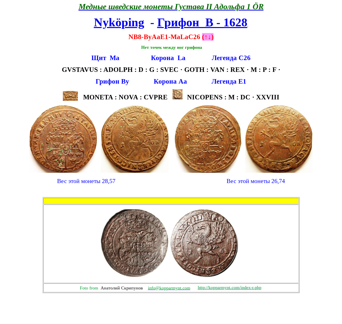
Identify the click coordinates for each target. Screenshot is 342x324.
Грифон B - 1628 (202, 22)
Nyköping (119, 22)
